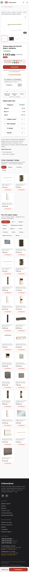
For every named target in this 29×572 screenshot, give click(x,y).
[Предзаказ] (27, 2)
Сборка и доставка (6, 522)
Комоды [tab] (5, 225)
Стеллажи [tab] (19, 167)
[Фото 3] (18, 39)
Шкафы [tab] (10, 167)
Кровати (3, 506)
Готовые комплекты (6, 513)
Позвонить (9, 85)
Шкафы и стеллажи (17, 12)
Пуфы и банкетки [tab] (7, 235)
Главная (3, 12)
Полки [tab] (4, 170)
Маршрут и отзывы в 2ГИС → (9, 549)
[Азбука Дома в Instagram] (2, 495)
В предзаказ (14, 67)
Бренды (3, 527)
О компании (4, 529)
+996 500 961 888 (6, 538)
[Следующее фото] (25, 24)
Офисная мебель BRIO (7, 515)
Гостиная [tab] (5, 221)
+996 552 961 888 (6, 541)
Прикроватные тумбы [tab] (17, 225)
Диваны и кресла (5, 503)
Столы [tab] (20, 228)
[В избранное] (25, 17)
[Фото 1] (4, 39)
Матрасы (3, 508)
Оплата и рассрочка (6, 524)
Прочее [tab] (18, 235)
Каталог (9, 12)
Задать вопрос (20, 84)
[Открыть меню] (2, 2)
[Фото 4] (25, 39)
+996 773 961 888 (6, 543)
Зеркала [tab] (22, 232)
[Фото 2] (11, 39)
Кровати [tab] (13, 228)
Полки (24, 12)
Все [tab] (3, 167)
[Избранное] (23, 2)
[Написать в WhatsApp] (6, 495)
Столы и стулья (5, 510)
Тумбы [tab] (4, 228)
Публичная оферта (6, 531)
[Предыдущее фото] (3, 24)
